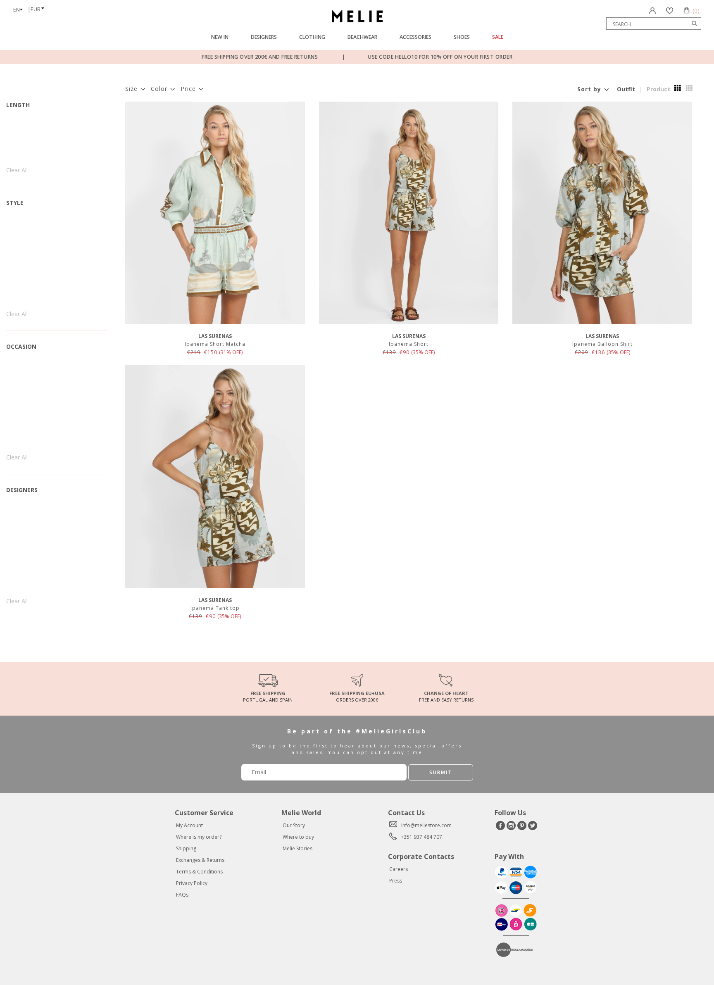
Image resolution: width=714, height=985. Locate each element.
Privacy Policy (191, 883)
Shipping (186, 848)
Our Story (294, 825)
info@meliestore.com (426, 825)
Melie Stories (297, 848)
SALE (497, 36)
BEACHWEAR (362, 36)
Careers (398, 869)
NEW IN (219, 36)
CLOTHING (312, 36)
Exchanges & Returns (200, 860)
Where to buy (298, 836)
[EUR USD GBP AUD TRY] (40, 6)
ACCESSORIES (415, 36)
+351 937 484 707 (421, 836)
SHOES (462, 36)
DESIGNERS (264, 36)
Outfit (626, 89)
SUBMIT (440, 772)
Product (658, 89)
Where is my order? (198, 836)
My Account (189, 825)
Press (395, 880)
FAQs (182, 894)
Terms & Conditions (199, 871)
